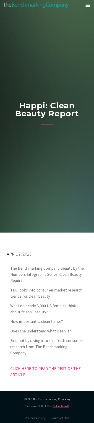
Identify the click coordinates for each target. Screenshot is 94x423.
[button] (87, 5)
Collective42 (60, 406)
